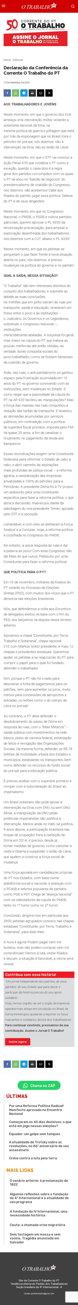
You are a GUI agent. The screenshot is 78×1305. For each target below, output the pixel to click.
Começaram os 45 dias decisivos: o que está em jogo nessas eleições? (40, 1124)
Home (7, 60)
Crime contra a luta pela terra (33, 1158)
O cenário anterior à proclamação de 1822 (39, 1183)
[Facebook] (7, 93)
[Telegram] (24, 93)
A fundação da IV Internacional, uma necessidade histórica (38, 1213)
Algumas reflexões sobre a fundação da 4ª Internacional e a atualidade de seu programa (39, 1198)
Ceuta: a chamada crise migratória (37, 1225)
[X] (49, 93)
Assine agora (18, 1041)
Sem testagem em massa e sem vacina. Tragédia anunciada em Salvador (35, 1238)
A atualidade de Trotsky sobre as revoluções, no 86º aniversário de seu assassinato (39, 1146)
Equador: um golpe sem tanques (34, 1134)
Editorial (18, 60)
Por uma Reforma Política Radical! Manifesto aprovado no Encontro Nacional (36, 1110)
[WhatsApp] (15, 93)
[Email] (40, 93)
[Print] (32, 93)
